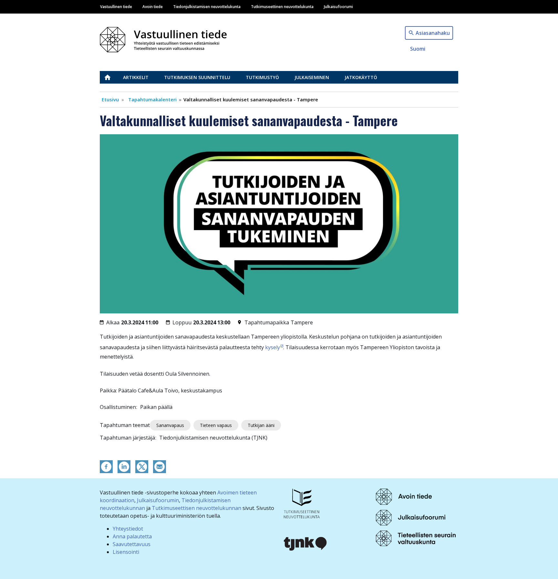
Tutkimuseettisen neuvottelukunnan (196, 508)
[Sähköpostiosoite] (159, 466)
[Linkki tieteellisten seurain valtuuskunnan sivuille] (416, 538)
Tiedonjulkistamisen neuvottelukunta (207, 6)
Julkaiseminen (311, 77)
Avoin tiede (152, 6)
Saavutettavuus (131, 544)
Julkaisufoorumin (158, 500)
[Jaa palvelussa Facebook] (106, 466)
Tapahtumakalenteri (152, 99)
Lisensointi (126, 551)
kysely (272, 347)
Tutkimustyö (262, 77)
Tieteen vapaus (216, 425)
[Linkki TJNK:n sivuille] (305, 542)
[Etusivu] (167, 38)
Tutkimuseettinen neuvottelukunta (282, 6)
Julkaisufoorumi (338, 6)
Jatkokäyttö (361, 77)
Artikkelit (136, 77)
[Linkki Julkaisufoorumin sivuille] (410, 517)
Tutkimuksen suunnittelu (197, 77)
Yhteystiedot (128, 528)
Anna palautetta (132, 536)
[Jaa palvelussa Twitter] (141, 466)
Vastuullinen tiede (116, 6)
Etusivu (111, 77)
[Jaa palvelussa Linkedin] (124, 466)
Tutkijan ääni (261, 425)
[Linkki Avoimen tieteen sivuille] (404, 496)
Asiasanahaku (433, 32)
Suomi (417, 48)
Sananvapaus (170, 425)
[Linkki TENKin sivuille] (302, 502)
